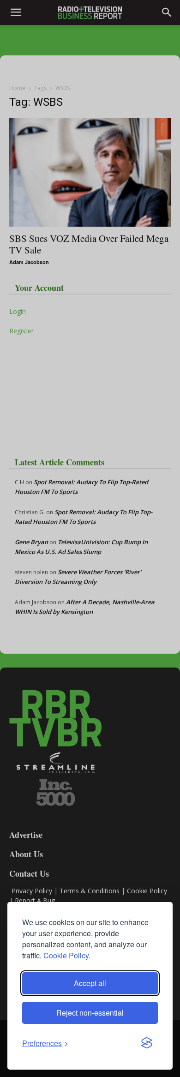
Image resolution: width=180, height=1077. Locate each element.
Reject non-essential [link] (90, 1012)
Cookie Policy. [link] (66, 955)
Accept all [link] (90, 983)
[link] (45, 1043)
